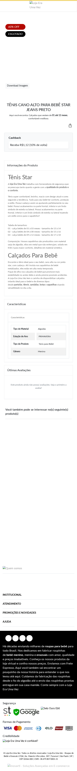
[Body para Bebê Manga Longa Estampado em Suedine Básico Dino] (20, 507)
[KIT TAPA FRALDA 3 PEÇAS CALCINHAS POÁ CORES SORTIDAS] (62, 436)
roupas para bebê (56, 646)
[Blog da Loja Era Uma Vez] (29, 638)
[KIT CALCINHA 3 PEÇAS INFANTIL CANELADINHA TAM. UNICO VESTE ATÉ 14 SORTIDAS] (38, 438)
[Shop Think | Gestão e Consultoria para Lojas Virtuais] (7, 711)
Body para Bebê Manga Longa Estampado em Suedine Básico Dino (20, 533)
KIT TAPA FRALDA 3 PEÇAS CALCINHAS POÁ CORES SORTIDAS (62, 458)
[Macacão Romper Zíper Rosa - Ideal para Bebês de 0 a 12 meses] (14, 434)
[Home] (38, 5)
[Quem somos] (12, 568)
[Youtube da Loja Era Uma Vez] (22, 638)
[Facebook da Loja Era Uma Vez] (8, 638)
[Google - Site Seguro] (26, 712)
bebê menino (14, 655)
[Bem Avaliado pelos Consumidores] (50, 708)
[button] (5, 6)
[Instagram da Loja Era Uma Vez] (15, 638)
